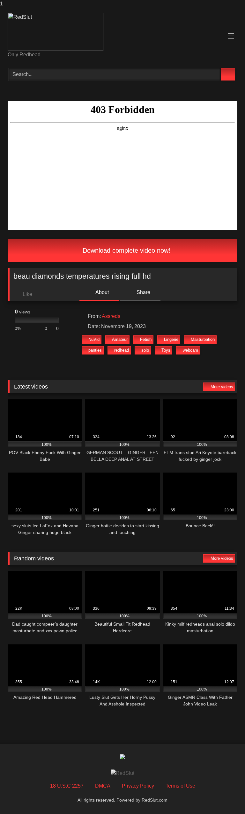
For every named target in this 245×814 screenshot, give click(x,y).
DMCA (102, 786)
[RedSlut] (122, 32)
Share (142, 292)
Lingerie (171, 339)
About (101, 292)
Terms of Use (180, 786)
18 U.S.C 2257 (67, 786)
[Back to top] (225, 796)
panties (95, 350)
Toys (165, 350)
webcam (190, 350)
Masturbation (203, 339)
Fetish (146, 339)
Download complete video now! (125, 250)
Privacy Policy (138, 786)
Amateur (120, 339)
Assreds (111, 316)
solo (145, 350)
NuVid (94, 339)
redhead (121, 350)
